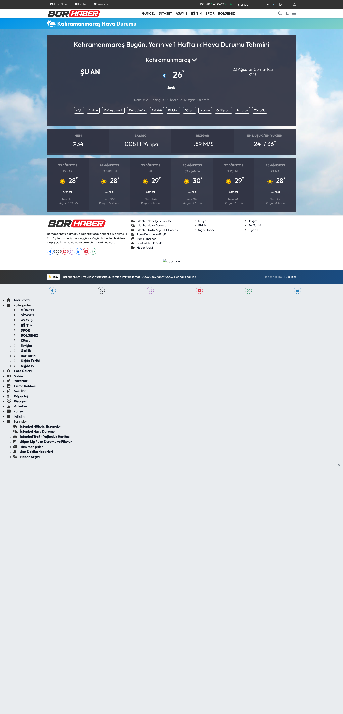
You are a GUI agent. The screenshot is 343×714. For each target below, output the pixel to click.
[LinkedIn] (79, 251)
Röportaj (20, 396)
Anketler (20, 406)
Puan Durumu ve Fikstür (152, 234)
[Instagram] (71, 251)
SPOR (210, 13)
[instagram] (150, 290)
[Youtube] (86, 251)
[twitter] (101, 290)
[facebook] (52, 290)
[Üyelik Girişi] (293, 4)
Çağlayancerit (113, 110)
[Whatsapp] (93, 251)
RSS (55, 277)
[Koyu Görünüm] (287, 13)
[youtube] (199, 290)
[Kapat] (340, 465)
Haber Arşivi (145, 247)
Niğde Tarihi (206, 230)
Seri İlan (20, 391)
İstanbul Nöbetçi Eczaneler (154, 221)
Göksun (189, 110)
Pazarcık (242, 110)
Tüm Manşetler (146, 239)
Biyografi (20, 401)
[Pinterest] (64, 251)
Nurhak (205, 110)
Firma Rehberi (24, 386)
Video (83, 4)
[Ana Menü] (294, 13)
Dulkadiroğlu (137, 110)
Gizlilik (202, 225)
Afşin (79, 110)
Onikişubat (223, 110)
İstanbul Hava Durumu (151, 225)
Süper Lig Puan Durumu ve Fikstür (46, 441)
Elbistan (173, 110)
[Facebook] (50, 251)
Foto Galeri (61, 4)
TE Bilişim (290, 277)
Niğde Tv (254, 230)
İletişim (252, 221)
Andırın (93, 110)
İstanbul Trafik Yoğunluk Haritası (157, 230)
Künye (202, 221)
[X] (57, 251)
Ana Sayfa (21, 300)
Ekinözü (157, 110)
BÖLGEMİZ (226, 13)
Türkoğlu (259, 110)
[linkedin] (297, 290)
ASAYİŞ (181, 13)
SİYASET (165, 13)
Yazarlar (103, 4)
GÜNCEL (148, 13)
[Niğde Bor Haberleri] (73, 13)
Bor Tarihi (254, 225)
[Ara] (280, 13)
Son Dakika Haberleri (150, 243)
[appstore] (171, 260)
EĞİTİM (196, 13)
